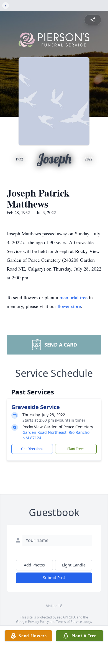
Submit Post (54, 577)
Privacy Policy (38, 621)
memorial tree (74, 297)
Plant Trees (75, 448)
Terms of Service (69, 621)
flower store (69, 306)
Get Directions (32, 448)
